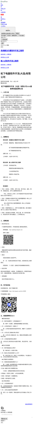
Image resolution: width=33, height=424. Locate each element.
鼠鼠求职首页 (28, 404)
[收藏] (2, 47)
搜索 (2, 43)
